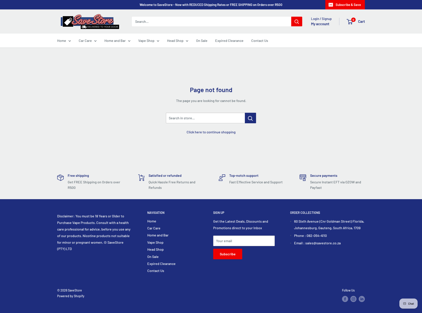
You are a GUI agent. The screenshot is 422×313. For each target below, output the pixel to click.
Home (61, 40)
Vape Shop (146, 40)
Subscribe (228, 254)
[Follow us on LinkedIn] (362, 299)
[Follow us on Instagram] (353, 299)
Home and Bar (115, 40)
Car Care (85, 40)
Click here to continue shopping (211, 132)
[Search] (296, 21)
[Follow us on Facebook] (345, 299)
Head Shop (175, 40)
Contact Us (259, 40)
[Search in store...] (250, 118)
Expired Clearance (229, 40)
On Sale (201, 40)
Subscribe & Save (348, 5)
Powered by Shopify (70, 296)
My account (320, 23)
